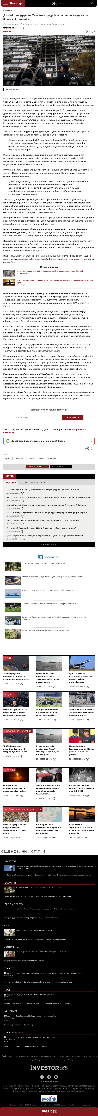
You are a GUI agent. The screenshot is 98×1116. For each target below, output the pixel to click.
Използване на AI (75, 1091)
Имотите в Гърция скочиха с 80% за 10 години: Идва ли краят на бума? (41, 528)
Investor (10, 861)
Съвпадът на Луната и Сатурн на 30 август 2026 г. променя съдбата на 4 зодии (52, 577)
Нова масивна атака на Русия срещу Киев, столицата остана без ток (50, 271)
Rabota (90, 1056)
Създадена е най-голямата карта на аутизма (35, 994)
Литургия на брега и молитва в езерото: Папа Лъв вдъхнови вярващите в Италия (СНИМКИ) (54, 618)
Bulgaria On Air (34, 1056)
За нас (6, 1086)
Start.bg (37, 1060)
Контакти (23, 1086)
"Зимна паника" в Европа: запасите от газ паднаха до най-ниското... (81, 712)
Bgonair (10, 882)
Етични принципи (25, 1088)
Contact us (86, 1105)
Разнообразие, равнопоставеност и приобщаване (39, 1091)
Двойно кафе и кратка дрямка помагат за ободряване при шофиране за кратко (37, 1003)
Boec (59, 1060)
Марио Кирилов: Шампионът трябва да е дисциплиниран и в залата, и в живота (46, 505)
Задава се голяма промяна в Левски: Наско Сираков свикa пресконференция (35, 939)
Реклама (34, 1086)
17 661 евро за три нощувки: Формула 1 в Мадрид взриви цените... (16, 676)
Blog (31, 1060)
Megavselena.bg (67, 1060)
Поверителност (49, 1086)
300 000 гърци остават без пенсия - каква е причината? (43, 563)
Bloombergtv (13, 904)
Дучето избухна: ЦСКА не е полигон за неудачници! (37, 930)
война (31, 459)
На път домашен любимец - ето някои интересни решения (41, 952)
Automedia (11, 947)
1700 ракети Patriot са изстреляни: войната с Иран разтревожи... (48, 712)
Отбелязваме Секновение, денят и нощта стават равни (14, 788)
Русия (7, 459)
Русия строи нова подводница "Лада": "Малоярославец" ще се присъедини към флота (48, 497)
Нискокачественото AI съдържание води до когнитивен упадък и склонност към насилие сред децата (47, 875)
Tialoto (9, 968)
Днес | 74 (60, 3)
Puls (7, 989)
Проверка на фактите (81, 1088)
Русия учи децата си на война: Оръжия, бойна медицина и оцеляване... (15, 712)
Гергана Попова (9, 32)
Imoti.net (84, 1056)
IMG (4, 1056)
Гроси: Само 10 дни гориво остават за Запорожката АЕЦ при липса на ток (43, 520)
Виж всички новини (49, 544)
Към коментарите (61, 467)
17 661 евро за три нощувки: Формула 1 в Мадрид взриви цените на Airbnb (43, 490)
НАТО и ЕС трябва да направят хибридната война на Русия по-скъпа (45, 909)
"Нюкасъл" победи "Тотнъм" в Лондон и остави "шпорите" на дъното (49, 604)
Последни (10, 483)
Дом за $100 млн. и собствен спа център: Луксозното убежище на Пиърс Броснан (50, 973)
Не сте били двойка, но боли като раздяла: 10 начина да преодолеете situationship (38, 982)
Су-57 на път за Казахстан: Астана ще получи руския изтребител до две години (47, 513)
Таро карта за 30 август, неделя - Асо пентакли (36, 1016)
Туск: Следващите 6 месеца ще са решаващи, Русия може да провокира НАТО (45, 535)
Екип (13, 1086)
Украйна (19, 459)
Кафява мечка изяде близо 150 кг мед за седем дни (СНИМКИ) (81, 788)
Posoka (53, 1060)
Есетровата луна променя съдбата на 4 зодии (35, 1037)
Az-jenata (10, 1011)
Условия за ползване (69, 1086)
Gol (6, 925)
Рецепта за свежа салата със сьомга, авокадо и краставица (45, 631)
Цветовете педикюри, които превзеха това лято (25, 1046)
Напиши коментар (37, 467)
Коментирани (37, 483)
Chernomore (45, 1060)
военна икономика (47, 459)
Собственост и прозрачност (52, 1088)
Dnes (15, 1056)
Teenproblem (13, 1032)
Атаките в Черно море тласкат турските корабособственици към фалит (50, 590)
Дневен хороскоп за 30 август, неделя (19, 1025)
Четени (23, 483)
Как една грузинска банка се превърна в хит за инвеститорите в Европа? (35, 918)
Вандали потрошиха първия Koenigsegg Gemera (24, 961)
